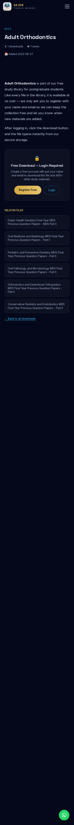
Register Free (28, 189)
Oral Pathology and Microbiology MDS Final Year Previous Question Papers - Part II (35, 270)
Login (51, 190)
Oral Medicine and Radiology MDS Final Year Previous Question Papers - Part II (36, 238)
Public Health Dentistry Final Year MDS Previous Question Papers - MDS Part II (32, 222)
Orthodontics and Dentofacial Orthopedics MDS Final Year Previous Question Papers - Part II (35, 288)
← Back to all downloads (20, 318)
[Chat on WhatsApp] (64, 815)
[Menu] (67, 6)
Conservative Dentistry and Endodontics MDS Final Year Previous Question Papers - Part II (36, 306)
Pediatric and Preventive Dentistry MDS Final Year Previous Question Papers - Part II (36, 254)
